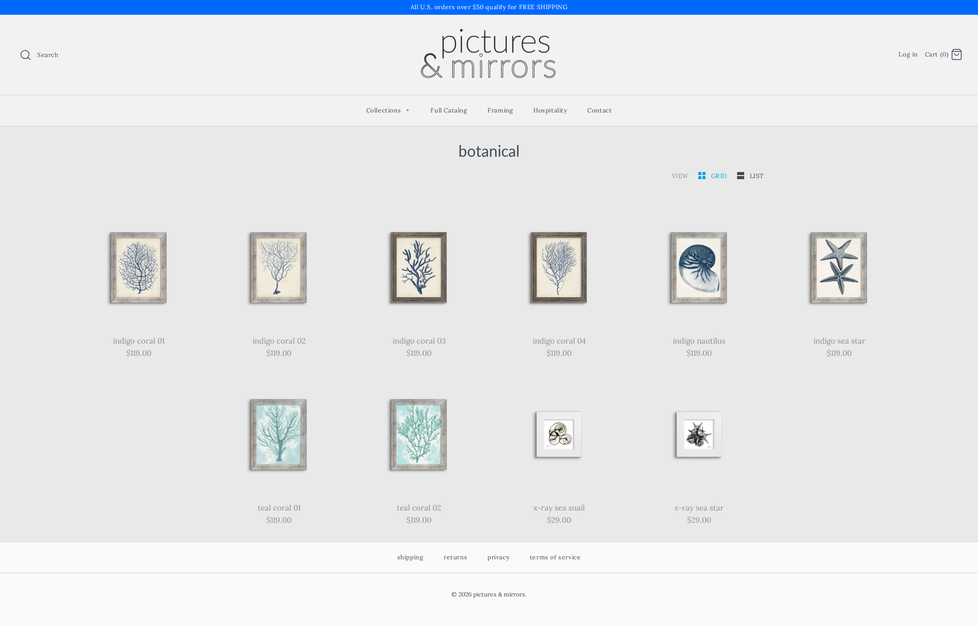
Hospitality (550, 110)
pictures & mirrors (499, 594)
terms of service (555, 557)
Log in (908, 54)
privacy (498, 557)
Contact (599, 110)
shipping (410, 557)
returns (455, 557)
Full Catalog (448, 110)
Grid (720, 176)
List (757, 176)
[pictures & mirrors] (489, 31)
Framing (500, 110)
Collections (388, 110)
